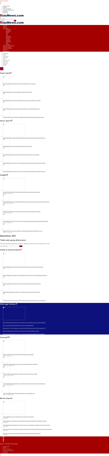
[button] (15, 20)
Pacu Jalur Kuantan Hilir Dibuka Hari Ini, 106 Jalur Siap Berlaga (18, 325)
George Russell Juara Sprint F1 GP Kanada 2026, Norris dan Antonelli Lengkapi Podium (24, 163)
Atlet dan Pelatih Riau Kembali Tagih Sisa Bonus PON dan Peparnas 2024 (21, 331)
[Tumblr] (3, 440)
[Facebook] (3, 437)
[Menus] (0, 2)
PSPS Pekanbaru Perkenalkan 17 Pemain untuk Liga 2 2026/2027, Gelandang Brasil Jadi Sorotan (26, 425)
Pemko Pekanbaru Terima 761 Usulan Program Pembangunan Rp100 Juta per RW (23, 267)
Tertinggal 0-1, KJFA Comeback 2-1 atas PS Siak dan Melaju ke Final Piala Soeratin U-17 (24, 328)
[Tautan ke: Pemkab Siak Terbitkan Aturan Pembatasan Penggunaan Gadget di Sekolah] (6, 210)
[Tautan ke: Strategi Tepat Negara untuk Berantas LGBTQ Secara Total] (6, 90)
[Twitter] (3, 438)
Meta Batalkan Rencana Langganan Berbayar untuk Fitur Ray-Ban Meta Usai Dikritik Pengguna (26, 201)
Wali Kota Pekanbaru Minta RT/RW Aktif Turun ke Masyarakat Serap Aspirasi (22, 283)
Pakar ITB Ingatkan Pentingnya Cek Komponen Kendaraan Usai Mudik (20, 364)
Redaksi (5, 447)
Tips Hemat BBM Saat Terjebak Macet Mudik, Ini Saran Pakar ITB (18, 393)
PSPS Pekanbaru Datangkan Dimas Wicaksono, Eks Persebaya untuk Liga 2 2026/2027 (24, 322)
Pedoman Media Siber (8, 450)
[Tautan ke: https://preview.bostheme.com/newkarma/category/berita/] (7, 175)
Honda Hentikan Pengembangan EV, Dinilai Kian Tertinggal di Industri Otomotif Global (24, 383)
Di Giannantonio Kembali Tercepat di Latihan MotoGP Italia (17, 146)
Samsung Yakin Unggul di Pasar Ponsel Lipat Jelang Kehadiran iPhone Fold (21, 192)
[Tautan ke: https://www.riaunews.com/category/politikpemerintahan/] (21, 250)
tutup (2, 67)
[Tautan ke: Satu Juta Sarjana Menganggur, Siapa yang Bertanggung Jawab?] (6, 82)
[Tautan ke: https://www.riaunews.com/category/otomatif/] (9, 337)
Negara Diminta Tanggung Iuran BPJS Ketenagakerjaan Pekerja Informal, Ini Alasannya (24, 300)
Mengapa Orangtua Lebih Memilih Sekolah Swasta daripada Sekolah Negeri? (22, 433)
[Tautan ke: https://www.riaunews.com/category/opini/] (11, 73)
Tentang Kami (6, 446)
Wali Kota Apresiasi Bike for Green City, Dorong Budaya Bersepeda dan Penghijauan (24, 333)
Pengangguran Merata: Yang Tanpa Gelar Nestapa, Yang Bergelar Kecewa (21, 108)
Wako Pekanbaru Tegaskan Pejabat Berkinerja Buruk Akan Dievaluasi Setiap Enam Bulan (25, 421)
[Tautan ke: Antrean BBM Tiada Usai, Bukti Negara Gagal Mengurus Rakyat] (14, 414)
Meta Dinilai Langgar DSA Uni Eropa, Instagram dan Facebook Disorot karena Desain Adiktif (25, 221)
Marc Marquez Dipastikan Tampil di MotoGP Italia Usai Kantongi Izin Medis (21, 154)
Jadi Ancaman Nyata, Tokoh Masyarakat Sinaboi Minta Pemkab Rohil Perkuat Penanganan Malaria (27, 429)
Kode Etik (5, 451)
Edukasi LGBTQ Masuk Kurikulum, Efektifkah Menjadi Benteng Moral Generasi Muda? (23, 117)
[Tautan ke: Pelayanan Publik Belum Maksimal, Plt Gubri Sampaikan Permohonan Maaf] (6, 290)
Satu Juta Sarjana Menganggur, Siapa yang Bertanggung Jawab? (19, 83)
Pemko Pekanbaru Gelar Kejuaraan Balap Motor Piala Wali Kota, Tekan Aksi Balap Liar (24, 138)
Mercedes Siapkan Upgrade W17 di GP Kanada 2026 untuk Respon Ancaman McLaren (24, 171)
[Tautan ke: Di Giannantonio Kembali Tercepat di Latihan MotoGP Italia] (6, 145)
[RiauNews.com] (12, 16)
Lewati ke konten (4, 0)
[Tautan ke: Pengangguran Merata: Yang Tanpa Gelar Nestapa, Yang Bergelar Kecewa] (6, 107)
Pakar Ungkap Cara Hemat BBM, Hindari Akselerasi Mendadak (18, 354)
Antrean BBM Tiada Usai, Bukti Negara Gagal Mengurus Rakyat (18, 416)
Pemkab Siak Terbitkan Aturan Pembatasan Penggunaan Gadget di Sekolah (21, 211)
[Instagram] (3, 441)
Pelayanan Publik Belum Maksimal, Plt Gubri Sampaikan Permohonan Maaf (21, 292)
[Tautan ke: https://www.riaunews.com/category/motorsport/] (11, 121)
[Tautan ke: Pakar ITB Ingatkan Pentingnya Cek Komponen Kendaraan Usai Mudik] (6, 362)
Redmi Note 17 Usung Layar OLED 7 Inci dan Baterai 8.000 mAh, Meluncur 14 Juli (22, 231)
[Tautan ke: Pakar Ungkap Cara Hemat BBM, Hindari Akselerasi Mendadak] (14, 353)
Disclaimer (5, 453)
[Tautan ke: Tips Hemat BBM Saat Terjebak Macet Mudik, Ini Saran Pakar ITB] (6, 392)
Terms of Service (7, 449)
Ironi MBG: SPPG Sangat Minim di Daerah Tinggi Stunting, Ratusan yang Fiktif (21, 100)
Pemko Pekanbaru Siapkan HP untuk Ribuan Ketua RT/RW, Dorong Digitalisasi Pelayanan (25, 275)
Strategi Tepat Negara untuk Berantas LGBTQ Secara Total (17, 92)
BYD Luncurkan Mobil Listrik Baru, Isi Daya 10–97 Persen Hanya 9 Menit (20, 374)
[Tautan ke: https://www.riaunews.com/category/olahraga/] (16, 304)
